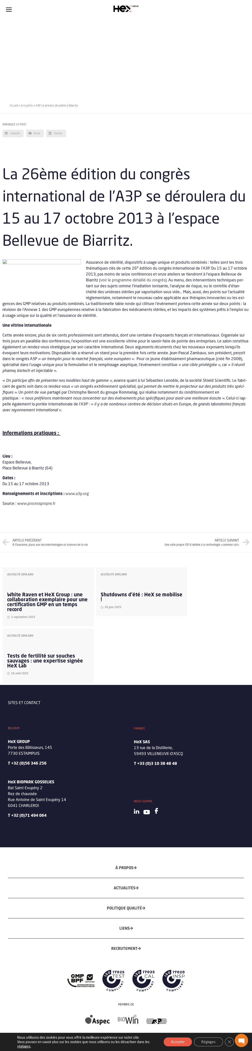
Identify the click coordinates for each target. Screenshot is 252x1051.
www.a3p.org (77, 493)
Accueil (14, 105)
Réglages (208, 1042)
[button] (241, 1040)
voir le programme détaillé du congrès (132, 280)
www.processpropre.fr (36, 503)
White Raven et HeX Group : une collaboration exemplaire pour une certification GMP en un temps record (47, 601)
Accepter (178, 1042)
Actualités (27, 105)
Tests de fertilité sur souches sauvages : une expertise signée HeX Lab (45, 661)
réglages (24, 1046)
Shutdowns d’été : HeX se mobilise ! (141, 597)
